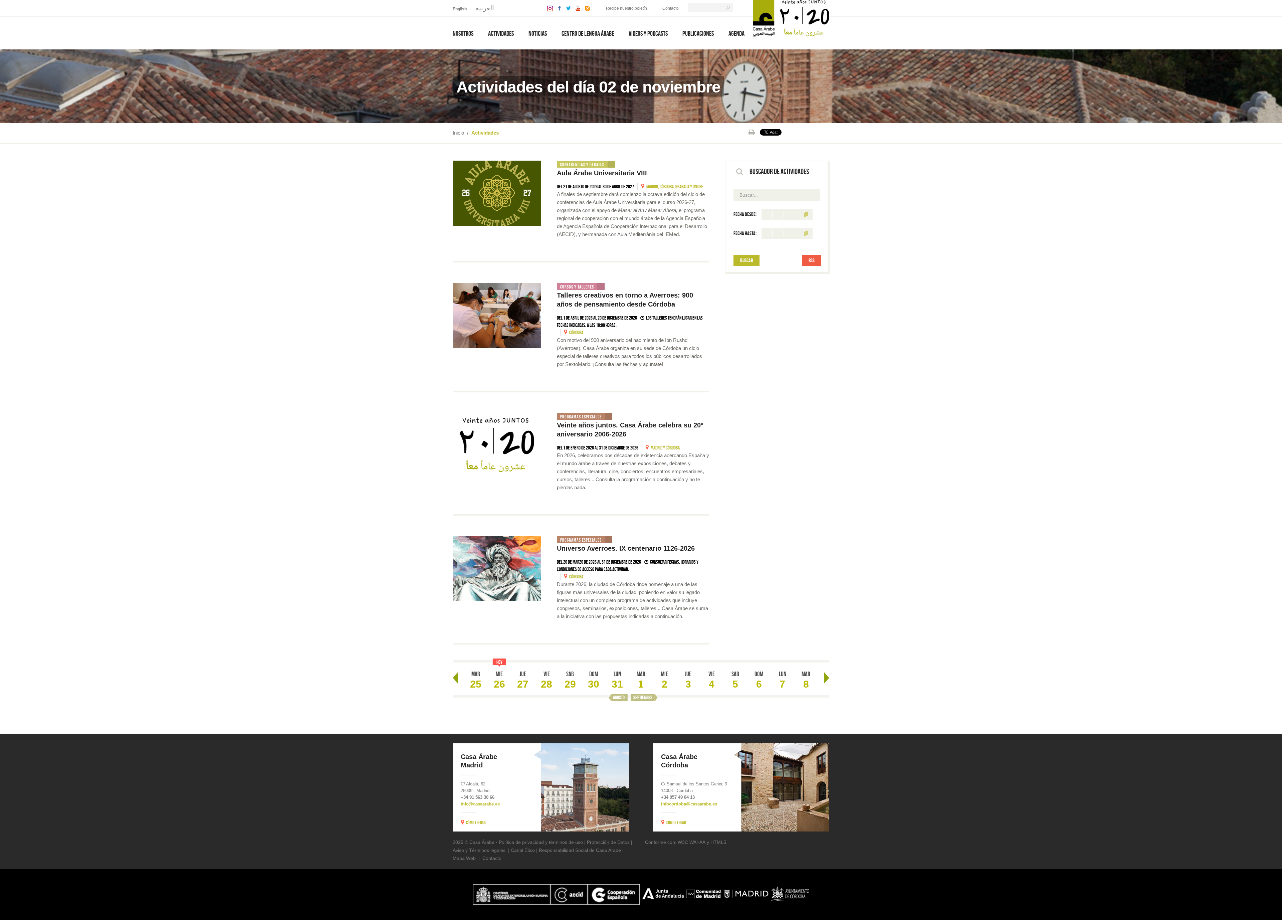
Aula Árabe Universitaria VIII (602, 173)
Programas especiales (581, 416)
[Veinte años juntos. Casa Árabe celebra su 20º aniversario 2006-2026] (497, 445)
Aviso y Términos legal (476, 850)
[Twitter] (567, 8)
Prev (455, 678)
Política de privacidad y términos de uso (541, 842)
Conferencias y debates (582, 164)
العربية (484, 8)
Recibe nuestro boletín (626, 8)
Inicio (458, 133)
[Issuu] (586, 8)
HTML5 (718, 842)
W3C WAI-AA (691, 842)
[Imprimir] (752, 132)
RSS (812, 260)
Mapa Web (464, 858)
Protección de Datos (608, 842)
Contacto (670, 8)
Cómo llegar (476, 822)
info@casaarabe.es (480, 803)
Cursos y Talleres (577, 287)
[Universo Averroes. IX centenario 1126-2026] (497, 568)
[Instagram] (548, 8)
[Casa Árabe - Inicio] (791, 18)
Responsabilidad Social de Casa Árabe (580, 850)
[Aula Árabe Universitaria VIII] (497, 193)
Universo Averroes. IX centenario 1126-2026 (627, 548)
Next (826, 678)
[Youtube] (576, 8)
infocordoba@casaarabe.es (689, 803)
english (460, 9)
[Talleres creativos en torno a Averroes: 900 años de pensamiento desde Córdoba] (497, 315)
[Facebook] (558, 8)
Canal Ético (523, 850)
